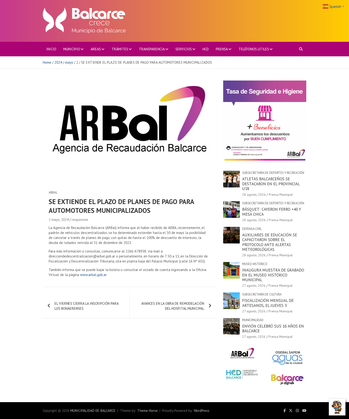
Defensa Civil (252, 229)
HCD (206, 49)
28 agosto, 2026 (254, 194)
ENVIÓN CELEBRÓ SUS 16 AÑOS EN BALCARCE (273, 328)
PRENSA (222, 49)
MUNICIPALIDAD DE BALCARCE (93, 410)
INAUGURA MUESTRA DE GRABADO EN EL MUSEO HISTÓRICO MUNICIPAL (273, 274)
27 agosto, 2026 (253, 285)
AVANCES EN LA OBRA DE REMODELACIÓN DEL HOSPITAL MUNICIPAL (172, 306)
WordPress (201, 410)
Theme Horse (147, 410)
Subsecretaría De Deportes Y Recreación (273, 173)
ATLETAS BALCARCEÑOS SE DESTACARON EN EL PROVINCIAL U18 (271, 183)
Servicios (183, 49)
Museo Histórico (254, 264)
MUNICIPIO (71, 49)
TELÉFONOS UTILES (254, 49)
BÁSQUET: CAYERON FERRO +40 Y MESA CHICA (271, 212)
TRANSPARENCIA (152, 49)
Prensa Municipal (281, 194)
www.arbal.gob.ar (93, 274)
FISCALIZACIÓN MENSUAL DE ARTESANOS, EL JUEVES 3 (268, 303)
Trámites (120, 49)
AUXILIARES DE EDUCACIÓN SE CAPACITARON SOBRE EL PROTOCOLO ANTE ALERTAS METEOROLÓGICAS (269, 242)
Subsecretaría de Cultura (262, 294)
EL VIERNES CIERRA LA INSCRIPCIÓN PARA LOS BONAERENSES (86, 306)
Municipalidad (253, 320)
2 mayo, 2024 (59, 219)
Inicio (51, 49)
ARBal (53, 192)
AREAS (96, 49)
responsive (80, 219)
